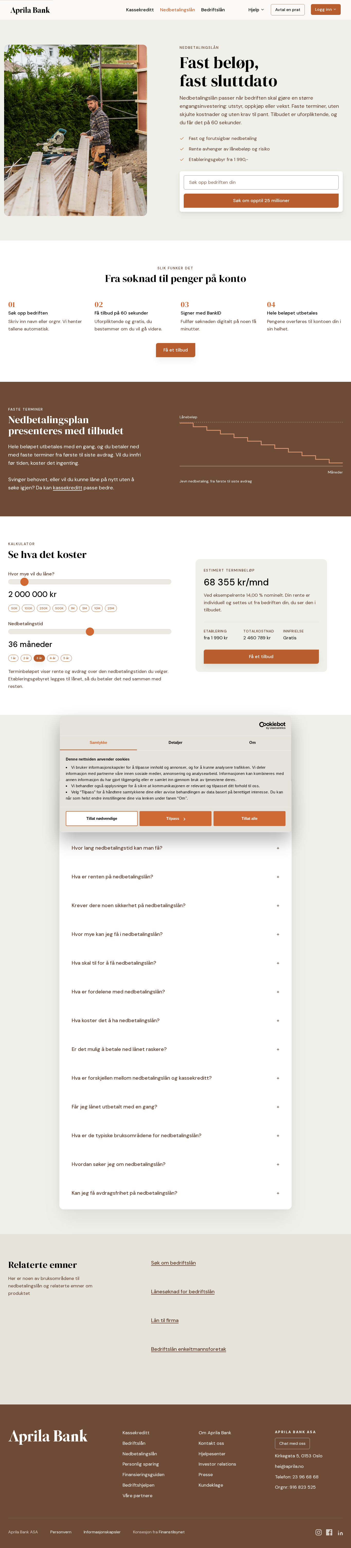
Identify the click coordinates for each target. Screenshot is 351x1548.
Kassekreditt (140, 10)
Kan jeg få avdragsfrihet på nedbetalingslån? (124, 1193)
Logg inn (324, 9)
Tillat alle (249, 818)
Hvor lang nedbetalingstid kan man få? (117, 847)
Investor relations (217, 1464)
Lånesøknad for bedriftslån (183, 1291)
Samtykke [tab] (98, 742)
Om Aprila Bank (215, 1433)
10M (97, 608)
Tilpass (172, 818)
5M (84, 608)
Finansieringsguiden (143, 1474)
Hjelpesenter (212, 1454)
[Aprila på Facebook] (329, 1532)
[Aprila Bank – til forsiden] (61, 1437)
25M (111, 608)
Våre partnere (137, 1496)
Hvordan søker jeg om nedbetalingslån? (118, 1164)
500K (59, 608)
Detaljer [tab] (176, 742)
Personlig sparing (141, 1464)
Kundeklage (211, 1485)
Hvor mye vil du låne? (31, 574)
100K (28, 608)
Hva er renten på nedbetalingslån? (112, 876)
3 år (39, 658)
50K (14, 608)
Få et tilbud (175, 350)
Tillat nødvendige (101, 818)
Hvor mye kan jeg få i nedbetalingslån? (117, 934)
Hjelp (254, 10)
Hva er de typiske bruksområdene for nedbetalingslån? (136, 1135)
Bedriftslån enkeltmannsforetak (188, 1349)
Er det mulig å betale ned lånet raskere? (119, 1049)
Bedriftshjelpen (138, 1485)
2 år (26, 658)
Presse (206, 1474)
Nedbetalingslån (177, 10)
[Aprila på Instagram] (319, 1532)
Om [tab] (252, 742)
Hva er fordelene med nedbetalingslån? (118, 991)
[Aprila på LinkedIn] (340, 1532)
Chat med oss (292, 1443)
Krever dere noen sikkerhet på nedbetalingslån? (129, 905)
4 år (53, 658)
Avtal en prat (287, 9)
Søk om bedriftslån (173, 1262)
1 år (13, 658)
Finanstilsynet (172, 1532)
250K (44, 608)
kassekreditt (67, 487)
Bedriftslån (213, 10)
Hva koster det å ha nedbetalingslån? (116, 1020)
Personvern (60, 1532)
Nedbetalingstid (25, 624)
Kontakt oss (211, 1443)
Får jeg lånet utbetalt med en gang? (114, 1106)
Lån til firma (165, 1320)
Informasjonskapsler (102, 1532)
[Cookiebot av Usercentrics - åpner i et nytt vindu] (263, 725)
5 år (66, 658)
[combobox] (261, 182)
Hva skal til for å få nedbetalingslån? (114, 963)
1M (73, 608)
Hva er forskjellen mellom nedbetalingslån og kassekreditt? (142, 1078)
